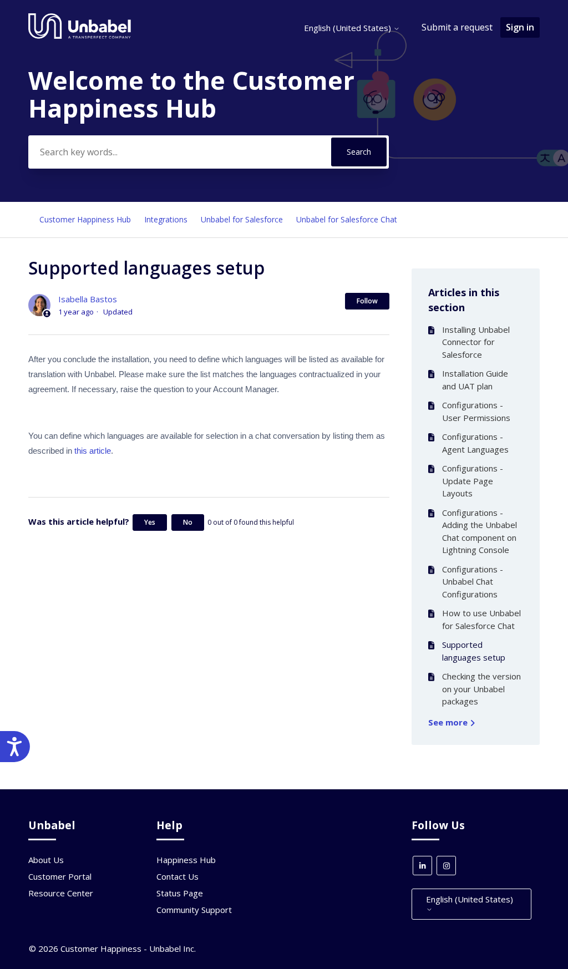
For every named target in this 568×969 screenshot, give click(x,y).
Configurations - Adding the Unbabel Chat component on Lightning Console (479, 531)
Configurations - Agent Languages (475, 443)
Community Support (194, 909)
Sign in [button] (520, 27)
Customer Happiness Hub (85, 219)
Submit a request (457, 27)
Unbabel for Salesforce (242, 219)
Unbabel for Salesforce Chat (346, 219)
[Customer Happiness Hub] (79, 36)
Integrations (165, 219)
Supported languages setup (473, 651)
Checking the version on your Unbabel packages (481, 689)
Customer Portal (60, 876)
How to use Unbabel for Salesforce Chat (481, 619)
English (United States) (348, 27)
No (187, 522)
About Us (46, 859)
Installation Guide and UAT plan (475, 380)
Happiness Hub (186, 859)
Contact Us (177, 876)
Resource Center (60, 893)
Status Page (179, 893)
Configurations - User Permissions (476, 411)
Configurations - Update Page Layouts (472, 481)
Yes (149, 522)
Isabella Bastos (87, 299)
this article (92, 450)
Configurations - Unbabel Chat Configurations (472, 582)
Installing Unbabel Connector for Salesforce (476, 342)
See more (449, 722)
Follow (367, 301)
